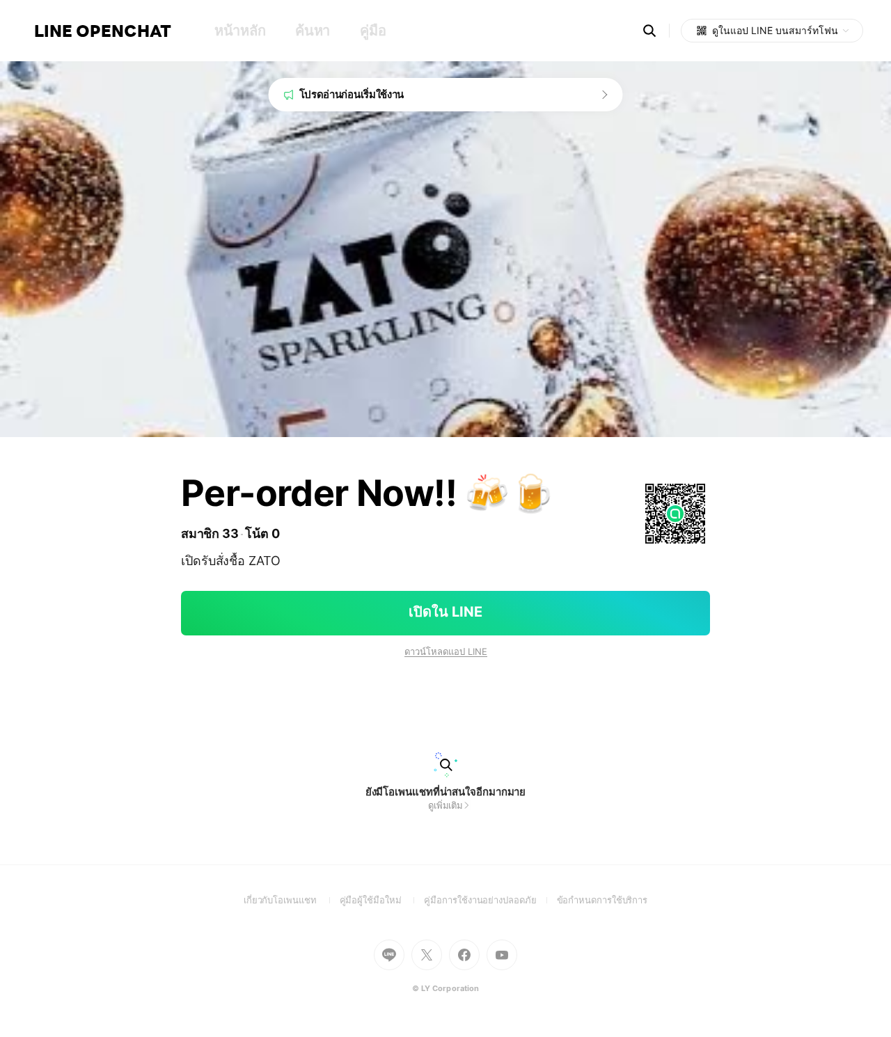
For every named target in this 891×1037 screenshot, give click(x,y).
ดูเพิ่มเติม (445, 805)
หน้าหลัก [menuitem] (239, 30)
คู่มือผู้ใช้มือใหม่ (382, 899)
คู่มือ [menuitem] (373, 30)
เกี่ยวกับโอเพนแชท (292, 899)
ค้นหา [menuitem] (312, 30)
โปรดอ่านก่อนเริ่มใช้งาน (351, 94)
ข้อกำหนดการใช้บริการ (602, 899)
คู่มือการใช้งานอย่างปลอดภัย (490, 899)
